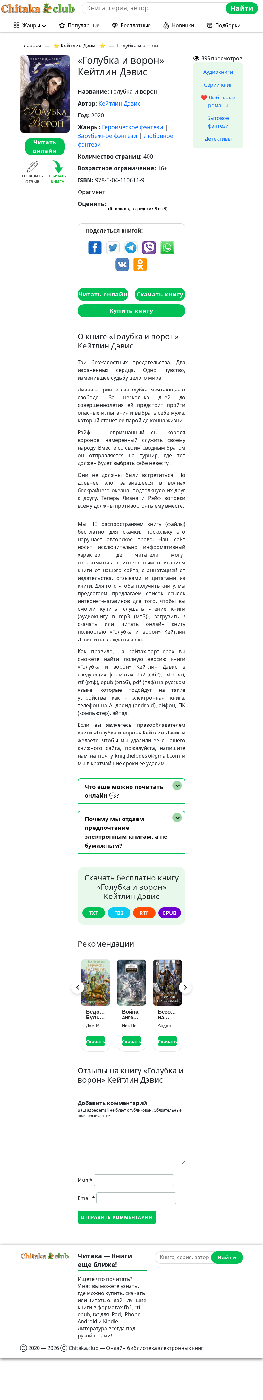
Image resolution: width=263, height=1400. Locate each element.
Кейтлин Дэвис (119, 103)
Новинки (183, 25)
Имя (85, 1180)
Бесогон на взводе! (131, 1014)
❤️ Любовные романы (218, 101)
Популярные (83, 25)
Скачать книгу (160, 294)
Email (86, 1198)
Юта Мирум (167, 1025)
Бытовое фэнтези (218, 122)
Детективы (218, 138)
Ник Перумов (95, 1025)
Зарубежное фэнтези (107, 136)
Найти (242, 8)
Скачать (95, 1041)
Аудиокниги (218, 71)
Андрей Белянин (131, 1025)
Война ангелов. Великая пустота (95, 1014)
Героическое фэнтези (132, 127)
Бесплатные (136, 25)
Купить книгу (131, 310)
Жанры (31, 25)
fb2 (118, 912)
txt (93, 912)
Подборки (228, 25)
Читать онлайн (45, 146)
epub (169, 912)
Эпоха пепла (166, 1014)
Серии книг (218, 84)
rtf (144, 912)
